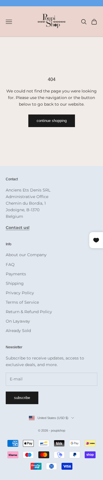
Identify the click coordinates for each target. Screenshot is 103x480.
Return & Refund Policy (29, 311)
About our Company (26, 254)
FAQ (10, 264)
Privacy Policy (20, 292)
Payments (16, 273)
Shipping (15, 283)
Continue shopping (52, 120)
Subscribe (22, 398)
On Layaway (18, 321)
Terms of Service (22, 302)
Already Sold (18, 330)
